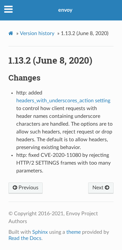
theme (73, 232)
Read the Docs (24, 238)
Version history (37, 33)
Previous (27, 187)
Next (98, 187)
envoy (65, 10)
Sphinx (40, 232)
